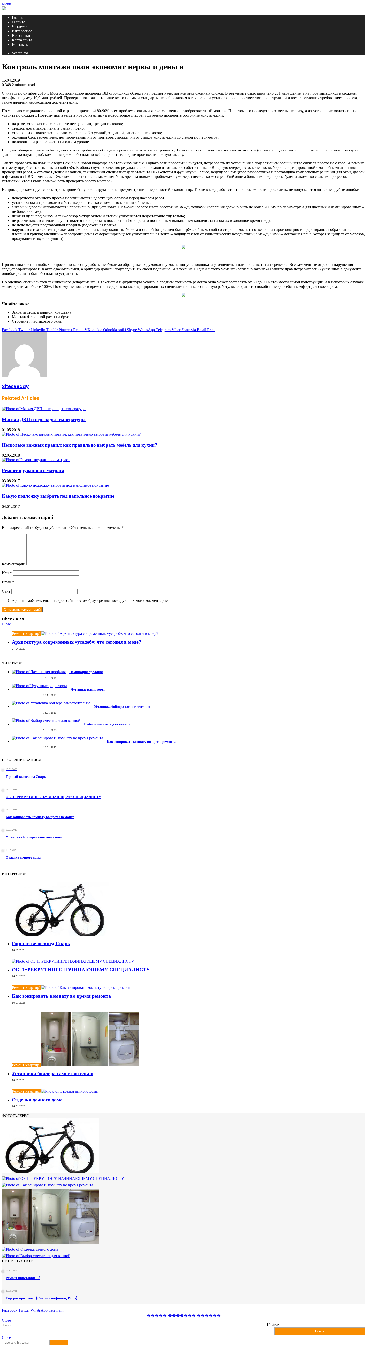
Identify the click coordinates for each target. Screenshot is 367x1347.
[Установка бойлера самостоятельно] (51, 703)
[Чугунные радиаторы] (39, 686)
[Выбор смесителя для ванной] (46, 720)
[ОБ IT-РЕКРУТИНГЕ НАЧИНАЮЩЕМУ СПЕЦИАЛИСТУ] (73, 961)
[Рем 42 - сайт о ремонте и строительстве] (4, 9)
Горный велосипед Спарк (41, 943)
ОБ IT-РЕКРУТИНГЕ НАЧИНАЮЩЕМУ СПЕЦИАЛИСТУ (81, 969)
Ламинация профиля (86, 671)
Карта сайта (22, 40)
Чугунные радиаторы (88, 689)
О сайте (18, 22)
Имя (7, 573)
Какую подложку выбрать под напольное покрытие (58, 496)
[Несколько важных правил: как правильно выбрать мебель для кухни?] (71, 434)
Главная (18, 17)
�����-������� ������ (184, 1315)
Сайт (6, 591)
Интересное (22, 31)
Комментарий (13, 564)
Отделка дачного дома (37, 1099)
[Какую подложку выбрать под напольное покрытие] (55, 485)
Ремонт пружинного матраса (33, 470)
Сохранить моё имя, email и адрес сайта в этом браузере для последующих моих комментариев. (89, 601)
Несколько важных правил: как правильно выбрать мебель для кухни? (79, 445)
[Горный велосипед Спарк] (60, 935)
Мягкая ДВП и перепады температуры (44, 419)
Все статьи (21, 35)
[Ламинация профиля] (39, 672)
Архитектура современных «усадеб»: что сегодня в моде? (76, 641)
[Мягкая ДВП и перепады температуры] (44, 409)
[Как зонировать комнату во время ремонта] (57, 738)
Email (8, 582)
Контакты (20, 44)
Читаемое (20, 26)
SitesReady (15, 386)
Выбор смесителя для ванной (107, 724)
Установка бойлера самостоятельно (122, 706)
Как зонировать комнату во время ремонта (141, 741)
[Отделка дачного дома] (30, 1249)
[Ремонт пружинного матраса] (36, 460)
